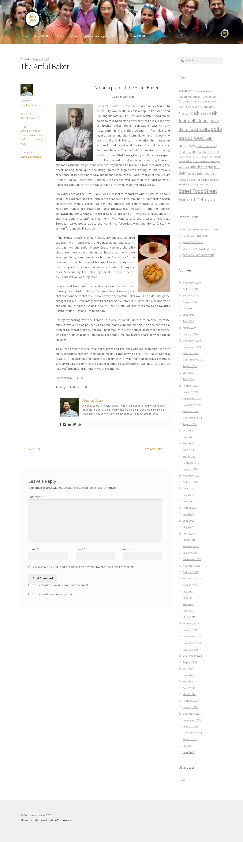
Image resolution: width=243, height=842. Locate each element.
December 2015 (192, 559)
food (199, 152)
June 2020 (188, 314)
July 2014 (188, 668)
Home (24, 36)
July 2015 (188, 591)
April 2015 (188, 610)
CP (188, 113)
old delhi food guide (197, 179)
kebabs (196, 161)
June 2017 (188, 501)
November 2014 (192, 643)
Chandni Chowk (189, 101)
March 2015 (189, 617)
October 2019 (190, 353)
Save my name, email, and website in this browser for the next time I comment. (83, 567)
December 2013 (192, 713)
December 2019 (192, 340)
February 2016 (191, 546)
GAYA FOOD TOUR (193, 242)
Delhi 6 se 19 (36, 449)
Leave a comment (31, 156)
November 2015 (192, 565)
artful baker (27, 131)
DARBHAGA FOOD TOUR (196, 236)
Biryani (201, 97)
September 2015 (192, 578)
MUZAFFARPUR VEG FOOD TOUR (200, 229)
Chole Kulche (192, 107)
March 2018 (189, 456)
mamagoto (215, 161)
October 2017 (190, 482)
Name (33, 549)
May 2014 (188, 681)
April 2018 (188, 450)
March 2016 (189, 540)
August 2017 (190, 488)
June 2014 (188, 675)
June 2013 (188, 752)
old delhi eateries (196, 173)
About (61, 36)
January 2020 (190, 334)
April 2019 (188, 379)
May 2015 (188, 604)
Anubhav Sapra (29, 105)
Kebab (189, 161)
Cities (75, 36)
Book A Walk (137, 36)
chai (213, 96)
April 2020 (188, 321)
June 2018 (188, 437)
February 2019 (191, 385)
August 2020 (190, 302)
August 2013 (190, 739)
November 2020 (192, 282)
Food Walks (42, 36)
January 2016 (190, 552)
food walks (185, 157)
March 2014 (189, 694)
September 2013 (192, 733)
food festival (211, 152)
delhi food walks (194, 129)
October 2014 (190, 649)
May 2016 (188, 527)
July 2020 (188, 308)
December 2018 (192, 398)
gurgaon (195, 157)
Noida (187, 167)
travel (211, 200)
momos (182, 167)
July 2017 (188, 495)
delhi (195, 113)
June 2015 (188, 598)
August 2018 (190, 424)
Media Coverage (95, 36)
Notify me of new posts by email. (53, 594)
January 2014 (190, 707)
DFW (188, 152)
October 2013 (190, 726)
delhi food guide (203, 120)
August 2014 (190, 662)
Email (80, 549)
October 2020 (190, 289)
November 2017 (192, 475)
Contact (117, 36)
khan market (205, 161)
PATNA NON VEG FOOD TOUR (198, 255)
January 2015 (190, 630)
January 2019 (190, 392)
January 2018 (190, 469)
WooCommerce (61, 820)
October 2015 (190, 572)
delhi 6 (204, 113)
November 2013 (192, 720)
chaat (208, 96)
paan (194, 184)
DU (194, 152)
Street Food (191, 191)
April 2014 (188, 688)
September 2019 (192, 359)
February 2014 (191, 700)
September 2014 (192, 655)
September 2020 (192, 295)
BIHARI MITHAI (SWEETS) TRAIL (199, 248)
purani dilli (202, 184)
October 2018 (190, 411)
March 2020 (189, 327)
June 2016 (188, 520)
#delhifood (188, 91)
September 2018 (192, 417)
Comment (36, 497)
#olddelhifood (204, 91)
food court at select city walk (31, 135)
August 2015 (190, 585)
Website (128, 549)
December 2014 (192, 636)
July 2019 (188, 372)
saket (30, 139)
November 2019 (192, 347)
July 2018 (188, 430)
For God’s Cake (152, 449)
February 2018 (191, 463)
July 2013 (188, 745)
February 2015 (191, 623)
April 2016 (188, 533)
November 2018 (192, 405)
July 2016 (188, 514)
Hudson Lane (207, 157)
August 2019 (190, 366)
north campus (202, 166)
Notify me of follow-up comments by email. (60, 585)
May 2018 (188, 443)
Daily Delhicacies (30, 118)
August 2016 (190, 507)
